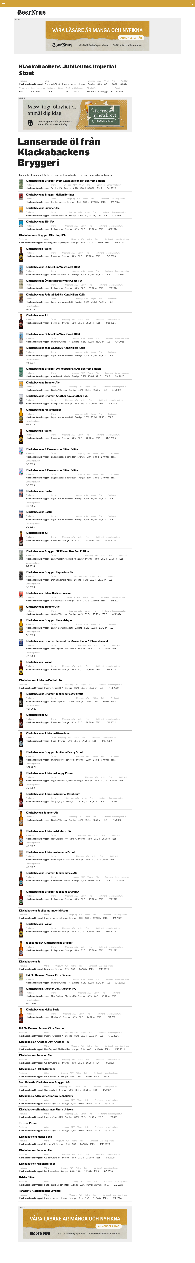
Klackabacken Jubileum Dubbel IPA (40, 680)
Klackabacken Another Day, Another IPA (51, 988)
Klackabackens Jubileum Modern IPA (48, 831)
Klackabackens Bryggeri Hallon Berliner (50, 194)
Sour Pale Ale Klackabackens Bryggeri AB (44, 1082)
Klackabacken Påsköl (39, 248)
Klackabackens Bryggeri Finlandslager (49, 620)
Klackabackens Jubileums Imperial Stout (50, 852)
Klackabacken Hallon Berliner (37, 1068)
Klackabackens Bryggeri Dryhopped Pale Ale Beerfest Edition (63, 368)
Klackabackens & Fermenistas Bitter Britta (52, 449)
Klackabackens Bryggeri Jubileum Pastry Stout (54, 693)
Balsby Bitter (27, 1177)
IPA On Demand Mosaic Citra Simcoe (48, 975)
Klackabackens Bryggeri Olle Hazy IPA (42, 235)
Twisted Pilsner (28, 1123)
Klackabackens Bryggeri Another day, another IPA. (57, 395)
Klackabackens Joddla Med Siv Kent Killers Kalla (55, 294)
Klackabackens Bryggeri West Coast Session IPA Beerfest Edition (65, 180)
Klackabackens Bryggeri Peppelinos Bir (49, 572)
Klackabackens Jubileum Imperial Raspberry (53, 794)
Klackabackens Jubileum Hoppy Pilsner (50, 773)
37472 (75, 91)
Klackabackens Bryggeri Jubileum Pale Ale (51, 873)
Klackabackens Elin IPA (40, 221)
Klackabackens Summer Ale (43, 208)
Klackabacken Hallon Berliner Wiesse (48, 593)
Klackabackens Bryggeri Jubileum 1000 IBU (52, 891)
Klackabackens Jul (37, 315)
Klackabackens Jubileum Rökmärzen (48, 733)
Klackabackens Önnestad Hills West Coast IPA (54, 280)
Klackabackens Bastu (39, 491)
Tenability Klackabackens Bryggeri (40, 1190)
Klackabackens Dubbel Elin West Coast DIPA (53, 267)
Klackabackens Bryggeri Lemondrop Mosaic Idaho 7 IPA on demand (67, 641)
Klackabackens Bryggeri (31, 84)
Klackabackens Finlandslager (43, 409)
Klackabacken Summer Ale (42, 812)
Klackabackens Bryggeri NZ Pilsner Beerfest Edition (57, 551)
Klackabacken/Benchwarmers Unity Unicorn (46, 1109)
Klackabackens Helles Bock (42, 1009)
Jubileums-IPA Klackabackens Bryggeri (49, 942)
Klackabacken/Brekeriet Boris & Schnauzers (46, 1095)
